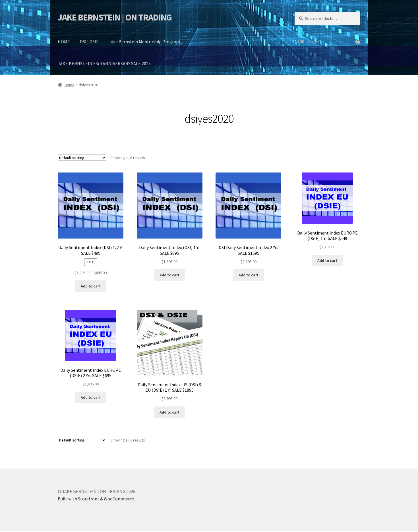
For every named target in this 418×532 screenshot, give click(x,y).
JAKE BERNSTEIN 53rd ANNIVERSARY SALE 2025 (104, 63)
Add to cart (91, 286)
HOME (64, 41)
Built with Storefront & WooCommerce (96, 499)
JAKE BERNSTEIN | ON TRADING (115, 17)
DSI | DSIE (89, 41)
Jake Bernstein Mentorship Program (144, 41)
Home (70, 84)
